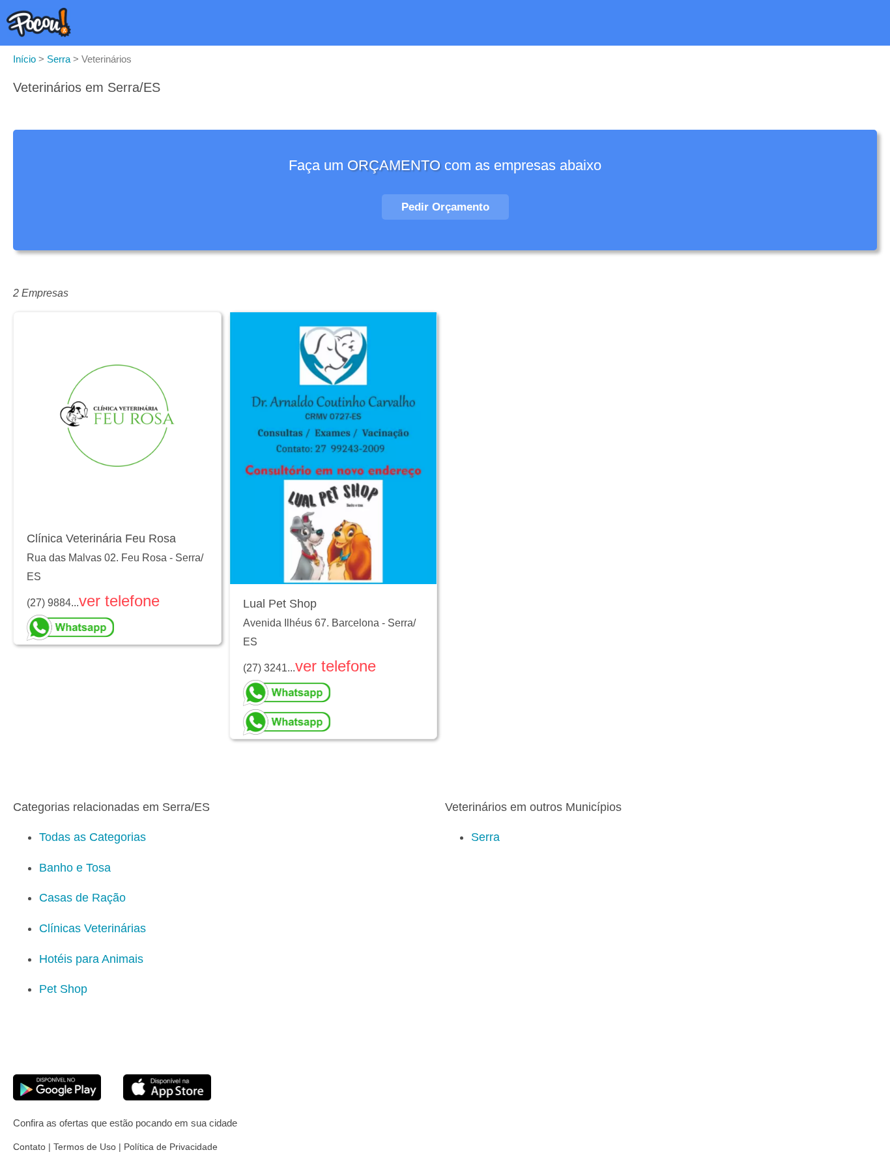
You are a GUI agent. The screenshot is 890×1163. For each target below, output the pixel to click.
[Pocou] (39, 33)
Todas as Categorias (92, 837)
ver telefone (119, 601)
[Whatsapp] (117, 628)
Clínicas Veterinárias (92, 928)
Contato (29, 1146)
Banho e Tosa (75, 867)
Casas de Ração (82, 897)
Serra (485, 837)
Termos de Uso (84, 1146)
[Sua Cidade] (867, 25)
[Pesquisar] (838, 25)
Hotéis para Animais (91, 958)
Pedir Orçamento (445, 207)
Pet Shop (63, 988)
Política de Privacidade (171, 1146)
